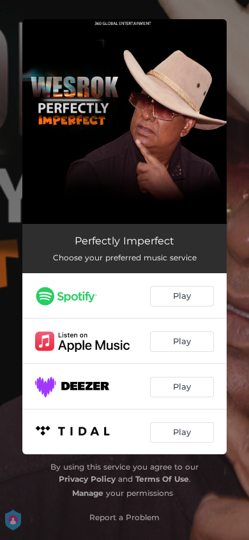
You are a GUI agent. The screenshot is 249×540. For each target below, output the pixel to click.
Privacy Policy (87, 479)
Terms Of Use (162, 479)
